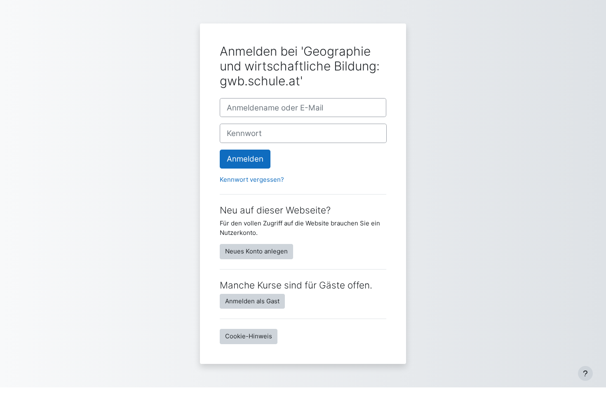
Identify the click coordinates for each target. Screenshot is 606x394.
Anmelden (245, 159)
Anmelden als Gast (252, 301)
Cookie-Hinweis (248, 336)
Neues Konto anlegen (256, 251)
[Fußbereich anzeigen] (585, 373)
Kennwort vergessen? (252, 179)
